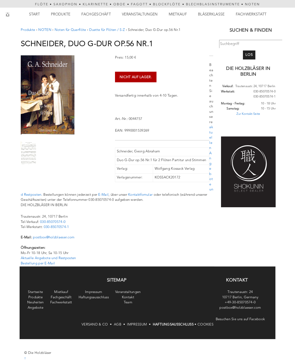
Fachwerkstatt (251, 14)
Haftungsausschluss (94, 297)
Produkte (60, 14)
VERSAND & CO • (98, 324)
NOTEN (252, 4)
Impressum (93, 292)
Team (128, 302)
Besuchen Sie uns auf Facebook (240, 319)
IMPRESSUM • (140, 324)
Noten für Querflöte (70, 30)
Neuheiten (35, 302)
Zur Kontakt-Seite (248, 113)
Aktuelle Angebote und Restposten (48, 258)
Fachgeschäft (96, 14)
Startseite (35, 292)
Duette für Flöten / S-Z (107, 30)
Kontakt (128, 297)
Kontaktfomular (140, 195)
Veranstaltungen (140, 14)
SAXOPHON (65, 4)
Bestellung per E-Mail (38, 263)
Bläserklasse (211, 14)
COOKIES (205, 324)
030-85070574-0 (52, 222)
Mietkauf (178, 14)
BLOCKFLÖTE (167, 4)
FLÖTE (41, 4)
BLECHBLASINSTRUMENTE (213, 4)
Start (34, 14)
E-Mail (103, 195)
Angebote (35, 308)
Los (249, 55)
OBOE (119, 4)
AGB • (120, 324)
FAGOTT (139, 4)
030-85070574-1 (56, 227)
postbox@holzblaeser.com (53, 237)
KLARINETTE (95, 4)
